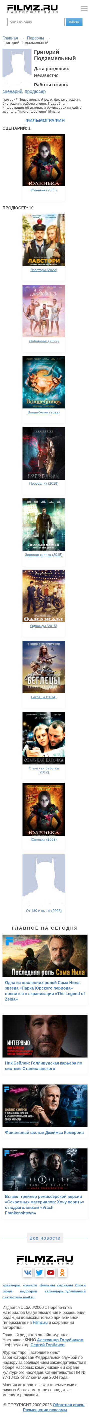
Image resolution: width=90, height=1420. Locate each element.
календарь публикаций (65, 1291)
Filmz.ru (40, 1322)
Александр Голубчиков (60, 1340)
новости (29, 1285)
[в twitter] (39, 1272)
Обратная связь (68, 1405)
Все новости (45, 1238)
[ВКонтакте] (27, 1272)
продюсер (35, 91)
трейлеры (11, 1285)
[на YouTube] (50, 1272)
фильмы (47, 1285)
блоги (80, 1285)
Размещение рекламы (45, 1410)
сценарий (12, 91)
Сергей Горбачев (47, 1345)
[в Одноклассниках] (62, 1272)
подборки (28, 1291)
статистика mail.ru (18, 1297)
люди (7, 1291)
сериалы (65, 1285)
